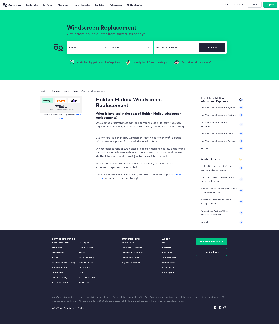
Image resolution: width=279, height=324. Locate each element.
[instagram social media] (225, 307)
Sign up (270, 4)
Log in (254, 4)
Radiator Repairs (60, 267)
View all (204, 148)
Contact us (167, 247)
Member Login (211, 251)
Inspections (84, 282)
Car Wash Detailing (61, 282)
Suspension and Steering (63, 262)
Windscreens (58, 252)
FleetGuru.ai (168, 267)
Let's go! (212, 47)
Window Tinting (59, 277)
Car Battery (84, 267)
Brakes (82, 252)
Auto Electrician (86, 262)
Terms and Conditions (132, 247)
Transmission (58, 272)
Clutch (55, 257)
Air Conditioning (86, 257)
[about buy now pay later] (61, 104)
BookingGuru (168, 272)
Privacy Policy (128, 242)
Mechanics (57, 247)
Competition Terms (130, 257)
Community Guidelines (132, 252)
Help (164, 242)
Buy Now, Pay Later (131, 262)
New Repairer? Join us (211, 241)
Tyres (81, 272)
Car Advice (167, 252)
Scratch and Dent (87, 277)
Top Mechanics (169, 257)
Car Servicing (31, 4)
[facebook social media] (215, 307)
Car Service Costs (60, 242)
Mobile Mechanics (87, 247)
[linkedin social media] (220, 307)
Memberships (168, 262)
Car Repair (84, 242)
